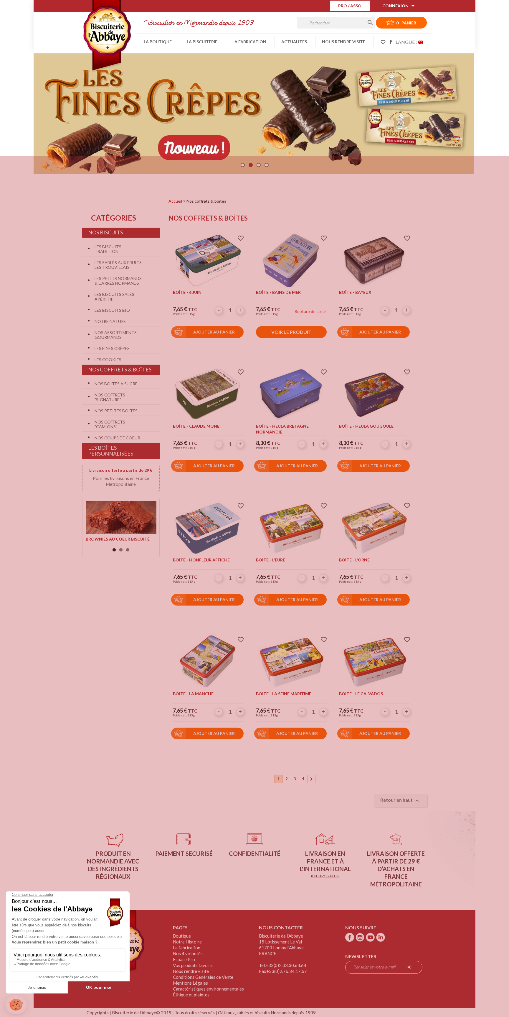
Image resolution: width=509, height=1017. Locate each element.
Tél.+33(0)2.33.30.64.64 (282, 965)
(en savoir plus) (325, 876)
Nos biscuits (105, 232)
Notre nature (110, 321)
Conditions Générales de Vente (203, 977)
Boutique (182, 935)
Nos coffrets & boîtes (119, 369)
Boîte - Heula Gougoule (366, 426)
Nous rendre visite (343, 41)
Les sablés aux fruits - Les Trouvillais (119, 265)
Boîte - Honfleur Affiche (201, 559)
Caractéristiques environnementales (208, 988)
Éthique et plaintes (191, 994)
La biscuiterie (202, 41)
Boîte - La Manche (193, 693)
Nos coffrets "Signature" (110, 397)
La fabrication (249, 41)
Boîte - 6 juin (187, 292)
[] (364, 22)
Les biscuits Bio (112, 310)
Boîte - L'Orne (354, 559)
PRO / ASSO (349, 5)
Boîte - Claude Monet (197, 426)
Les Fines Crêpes (112, 348)
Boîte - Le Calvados (361, 693)
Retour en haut (400, 800)
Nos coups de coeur (117, 437)
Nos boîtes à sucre (116, 383)
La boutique (158, 41)
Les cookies (108, 359)
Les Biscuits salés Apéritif (114, 296)
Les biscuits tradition (108, 249)
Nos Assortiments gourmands (116, 335)
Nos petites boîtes (116, 410)
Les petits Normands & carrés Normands (118, 281)
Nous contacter (281, 927)
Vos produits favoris (193, 965)
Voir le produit (291, 332)
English (420, 41)
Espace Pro (184, 959)
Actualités (294, 41)
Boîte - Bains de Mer (278, 292)
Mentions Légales (190, 983)
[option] (254, 111)
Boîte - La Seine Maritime (283, 693)
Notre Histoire (187, 941)
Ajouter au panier (214, 331)
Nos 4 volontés (188, 953)
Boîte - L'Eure (270, 559)
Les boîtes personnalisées (110, 450)
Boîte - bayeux (355, 292)
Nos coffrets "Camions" (110, 424)
